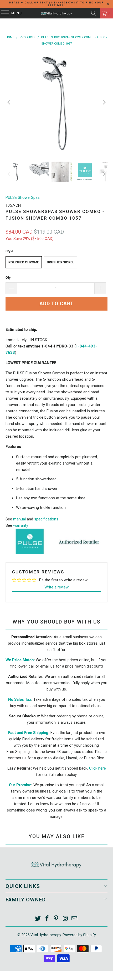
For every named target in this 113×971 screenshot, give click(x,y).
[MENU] (3, 13)
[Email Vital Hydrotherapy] (75, 919)
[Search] (94, 13)
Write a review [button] (56, 587)
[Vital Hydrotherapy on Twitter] (38, 919)
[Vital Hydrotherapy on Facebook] (47, 919)
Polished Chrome (23, 262)
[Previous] (9, 102)
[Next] (103, 102)
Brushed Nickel (60, 262)
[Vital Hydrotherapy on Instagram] (65, 919)
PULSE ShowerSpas (23, 197)
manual (19, 519)
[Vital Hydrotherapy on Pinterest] (56, 919)
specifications (46, 519)
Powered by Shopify (79, 935)
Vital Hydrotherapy (45, 935)
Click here (97, 768)
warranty (20, 525)
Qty (8, 277)
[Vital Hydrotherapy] (56, 13)
